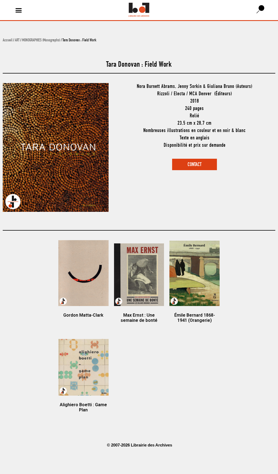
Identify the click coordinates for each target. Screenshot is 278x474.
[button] (19, 10)
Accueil (7, 40)
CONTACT (194, 164)
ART (17, 40)
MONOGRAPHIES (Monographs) (41, 40)
